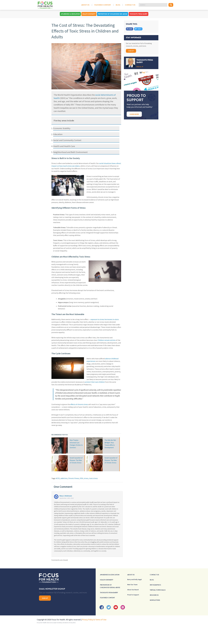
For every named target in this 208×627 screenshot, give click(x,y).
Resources (154, 595)
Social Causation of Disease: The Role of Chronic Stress (76, 460)
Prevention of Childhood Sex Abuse (112, 14)
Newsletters (155, 600)
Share (130, 29)
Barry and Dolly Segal (134, 579)
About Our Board (133, 590)
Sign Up (131, 51)
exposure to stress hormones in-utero (105, 319)
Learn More (134, 114)
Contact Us (130, 5)
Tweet (139, 29)
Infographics (155, 585)
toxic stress (93, 478)
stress (86, 478)
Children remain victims (106, 340)
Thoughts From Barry (138, 14)
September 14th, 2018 (66, 498)
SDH (81, 478)
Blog (118, 5)
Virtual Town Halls (158, 590)
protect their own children (95, 382)
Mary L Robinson (65, 496)
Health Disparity (89, 14)
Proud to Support (133, 595)
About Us (85, 5)
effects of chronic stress (79, 404)
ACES (58, 478)
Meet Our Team (132, 585)
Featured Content (102, 5)
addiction (63, 478)
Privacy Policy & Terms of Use (94, 619)
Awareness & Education (70, 14)
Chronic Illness (73, 478)
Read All (139, 66)
